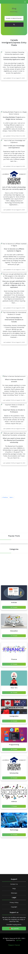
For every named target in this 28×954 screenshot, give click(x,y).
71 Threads (14, 635)
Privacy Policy (14, 902)
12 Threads (14, 721)
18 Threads (14, 749)
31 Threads (14, 778)
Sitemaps (14, 893)
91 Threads (14, 664)
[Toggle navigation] (25, 1)
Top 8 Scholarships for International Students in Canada (14, 320)
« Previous (5, 497)
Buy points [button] (15, 928)
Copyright (14, 907)
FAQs (14, 888)
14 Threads (14, 834)
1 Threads (14, 806)
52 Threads (14, 607)
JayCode (18, 940)
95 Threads (14, 692)
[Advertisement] (14, 96)
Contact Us (14, 884)
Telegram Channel (14, 945)
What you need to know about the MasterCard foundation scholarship (14, 440)
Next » (11, 497)
